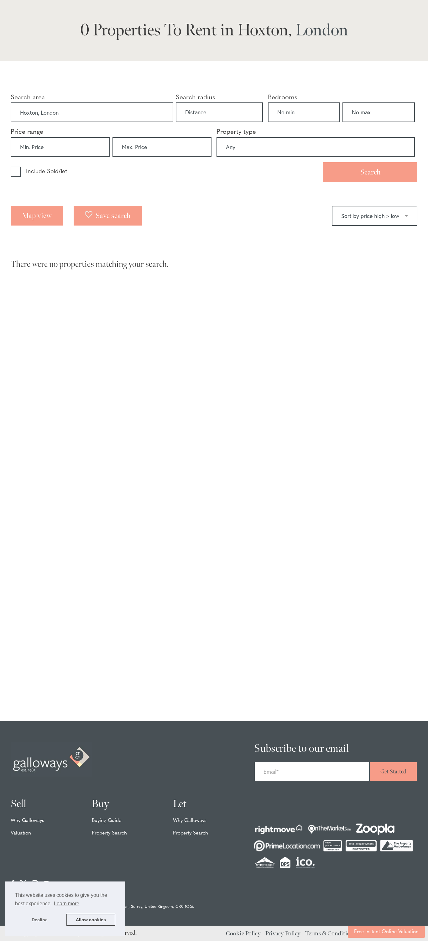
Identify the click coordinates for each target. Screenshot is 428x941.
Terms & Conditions (330, 934)
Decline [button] (40, 919)
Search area (28, 97)
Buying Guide (106, 820)
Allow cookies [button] (91, 919)
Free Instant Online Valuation (386, 931)
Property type (236, 132)
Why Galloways (27, 820)
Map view (37, 215)
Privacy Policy (282, 934)
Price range (27, 132)
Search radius (195, 97)
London (321, 30)
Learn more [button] (66, 903)
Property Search (109, 833)
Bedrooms (282, 97)
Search (370, 172)
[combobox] (92, 112)
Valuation (21, 833)
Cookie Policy (243, 934)
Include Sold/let (46, 172)
